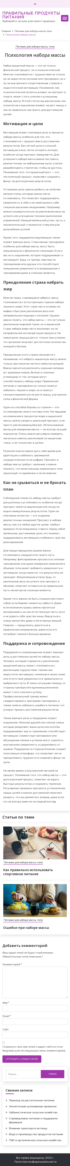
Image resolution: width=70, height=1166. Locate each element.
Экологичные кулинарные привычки (32, 1106)
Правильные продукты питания (31, 15)
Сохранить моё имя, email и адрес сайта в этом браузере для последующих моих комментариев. (34, 1048)
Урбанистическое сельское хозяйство (33, 1112)
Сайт (5, 1029)
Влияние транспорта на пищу (28, 1128)
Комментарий (12, 964)
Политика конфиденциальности (35, 1161)
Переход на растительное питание (31, 1100)
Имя (5, 1002)
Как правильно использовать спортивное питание (28, 872)
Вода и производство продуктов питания (36, 1134)
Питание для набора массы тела (35, 46)
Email (6, 1016)
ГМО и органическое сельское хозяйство (35, 1140)
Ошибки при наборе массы (26, 927)
